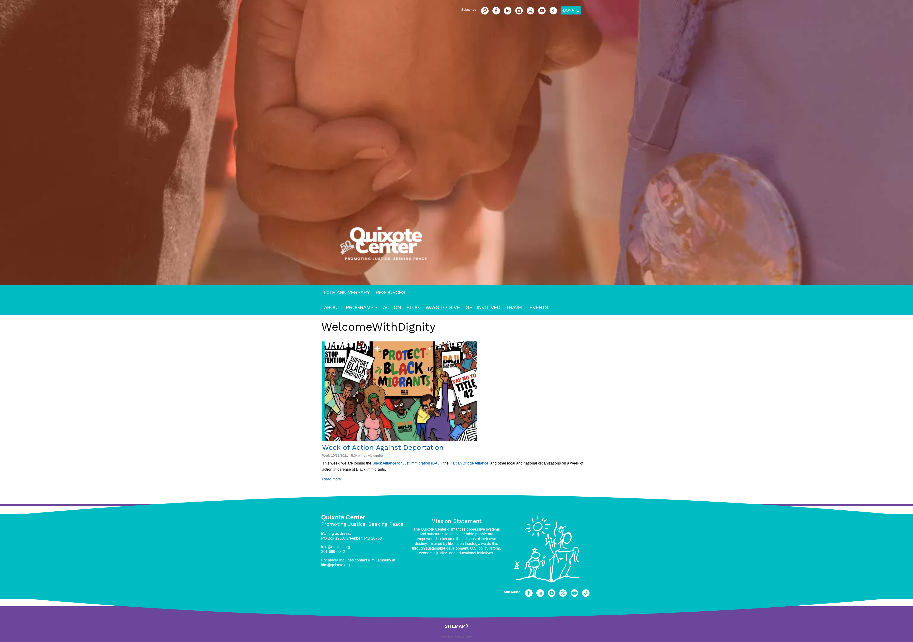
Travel (515, 307)
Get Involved (483, 307)
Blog (413, 307)
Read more (331, 479)
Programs (360, 307)
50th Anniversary (347, 292)
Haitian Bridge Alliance (469, 463)
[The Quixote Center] (464, 247)
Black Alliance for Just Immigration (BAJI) (407, 463)
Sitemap (455, 626)
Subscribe (468, 9)
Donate (571, 10)
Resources (390, 292)
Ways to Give (443, 307)
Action (392, 307)
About (332, 307)
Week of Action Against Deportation (383, 447)
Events (538, 307)
